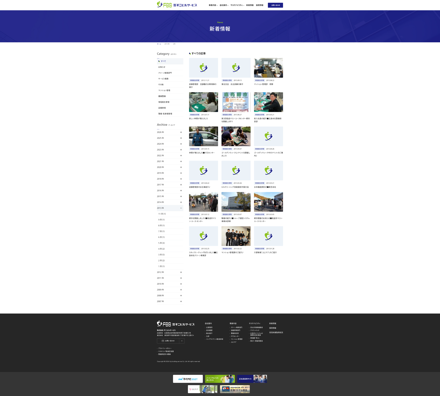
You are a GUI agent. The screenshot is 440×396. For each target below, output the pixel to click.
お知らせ (161, 67)
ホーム (159, 44)
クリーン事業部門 (165, 73)
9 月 (161, 219)
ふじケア (233, 342)
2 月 (161, 260)
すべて (163, 61)
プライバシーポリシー (165, 348)
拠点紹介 (209, 333)
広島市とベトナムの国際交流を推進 (256, 334)
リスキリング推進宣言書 (166, 351)
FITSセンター (235, 336)
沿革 (207, 336)
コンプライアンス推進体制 (214, 339)
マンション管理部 (237, 339)
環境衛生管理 (163, 102)
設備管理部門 (235, 330)
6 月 (161, 237)
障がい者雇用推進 (256, 341)
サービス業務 (163, 78)
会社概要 (209, 330)
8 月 (161, 225)
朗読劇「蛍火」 (255, 338)
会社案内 (208, 323)
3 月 (161, 254)
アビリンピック (254, 330)
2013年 (167, 44)
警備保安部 (235, 333)
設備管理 (162, 108)
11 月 (162, 214)
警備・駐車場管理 (165, 113)
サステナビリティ (254, 323)
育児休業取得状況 (276, 332)
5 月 (161, 243)
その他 (161, 84)
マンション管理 (164, 90)
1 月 (161, 266)
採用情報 (272, 328)
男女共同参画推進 (256, 328)
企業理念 (209, 328)
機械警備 (162, 96)
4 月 (161, 249)
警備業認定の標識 (164, 354)
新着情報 (272, 323)
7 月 (161, 231)
